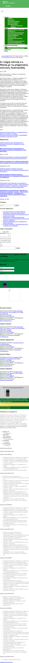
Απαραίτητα (8, 436)
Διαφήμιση (7, 445)
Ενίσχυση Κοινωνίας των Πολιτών (16, 44)
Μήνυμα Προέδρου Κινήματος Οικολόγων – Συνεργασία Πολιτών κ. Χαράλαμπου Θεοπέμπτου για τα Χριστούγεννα (14, 176)
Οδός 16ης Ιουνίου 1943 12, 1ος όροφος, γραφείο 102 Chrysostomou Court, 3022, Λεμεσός (12, 328)
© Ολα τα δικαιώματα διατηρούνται (14, 387)
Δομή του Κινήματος (13, 22)
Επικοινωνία (8, 49)
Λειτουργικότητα (9, 439)
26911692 (9, 360)
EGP (6, 46)
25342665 (11, 332)
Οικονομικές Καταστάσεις (11, 45)
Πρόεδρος (10, 18)
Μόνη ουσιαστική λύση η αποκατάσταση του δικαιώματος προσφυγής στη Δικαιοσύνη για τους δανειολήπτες (13, 150)
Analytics (7, 442)
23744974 (11, 347)
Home (6, 51)
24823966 (9, 374)
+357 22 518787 (11, 1)
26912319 (11, 361)
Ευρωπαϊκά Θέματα (13, 24)
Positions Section (12, 36)
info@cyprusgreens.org (19, 3)
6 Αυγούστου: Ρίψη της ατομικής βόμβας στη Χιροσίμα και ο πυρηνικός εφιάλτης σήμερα (14, 212)
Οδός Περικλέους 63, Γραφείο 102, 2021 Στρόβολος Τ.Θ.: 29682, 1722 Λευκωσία (11, 312)
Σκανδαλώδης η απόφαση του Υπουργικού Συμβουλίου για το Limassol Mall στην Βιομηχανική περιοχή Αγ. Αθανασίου (16, 219)
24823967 (11, 376)
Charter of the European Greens (16, 48)
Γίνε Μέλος (8, 6)
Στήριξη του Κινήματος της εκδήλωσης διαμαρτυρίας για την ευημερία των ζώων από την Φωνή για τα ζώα (14, 162)
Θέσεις (6, 28)
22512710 (11, 316)
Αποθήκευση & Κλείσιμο (6, 662)
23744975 (9, 345)
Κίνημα (7, 17)
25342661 (9, 331)
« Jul (1, 245)
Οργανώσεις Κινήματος (14, 21)
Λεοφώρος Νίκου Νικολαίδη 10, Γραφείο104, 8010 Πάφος (11, 358)
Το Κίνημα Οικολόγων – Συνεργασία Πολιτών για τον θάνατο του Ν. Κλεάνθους (15, 225)
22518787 (9, 315)
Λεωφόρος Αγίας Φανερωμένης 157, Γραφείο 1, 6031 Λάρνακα (11, 372)
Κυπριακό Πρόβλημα (13, 35)
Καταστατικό (11, 20)
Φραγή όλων (8, 433)
